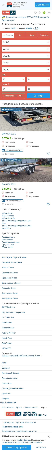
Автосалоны (7, 240)
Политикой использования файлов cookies (22, 442)
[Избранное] (35, 12)
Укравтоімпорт (8, 328)
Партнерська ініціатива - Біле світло (19, 423)
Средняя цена (8, 245)
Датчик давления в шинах (13, 388)
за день (25, 28)
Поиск (39, 96)
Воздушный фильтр (10, 373)
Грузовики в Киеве (10, 273)
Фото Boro (6, 228)
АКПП (4, 363)
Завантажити (42, 5)
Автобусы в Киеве (10, 293)
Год (3, 75)
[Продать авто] (44, 12)
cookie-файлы (23, 440)
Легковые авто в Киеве (12, 262)
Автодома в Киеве (10, 298)
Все (9, 35)
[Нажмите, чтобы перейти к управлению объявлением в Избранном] (48, 153)
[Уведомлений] (40, 12)
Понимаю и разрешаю (16, 447)
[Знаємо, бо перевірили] (26, 416)
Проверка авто (8, 237)
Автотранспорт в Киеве (14, 257)
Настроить (41, 447)
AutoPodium (7, 323)
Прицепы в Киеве (9, 278)
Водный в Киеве (9, 288)
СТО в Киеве (7, 247)
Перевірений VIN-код (12, 109)
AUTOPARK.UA (8, 307)
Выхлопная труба (9, 378)
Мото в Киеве (8, 267)
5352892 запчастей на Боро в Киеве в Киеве (21, 356)
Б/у (20, 35)
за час (9, 28)
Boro (4, 223)
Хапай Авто (7, 338)
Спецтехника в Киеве (11, 283)
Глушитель (6, 383)
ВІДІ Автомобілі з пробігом (13, 312)
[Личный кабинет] (49, 12)
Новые (32, 35)
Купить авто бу (8, 218)
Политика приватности (12, 427)
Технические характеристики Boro (16, 226)
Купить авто (7, 213)
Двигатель (6, 393)
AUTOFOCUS (8, 317)
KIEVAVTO (6, 348)
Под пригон (44, 35)
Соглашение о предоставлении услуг (19, 431)
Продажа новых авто (11, 242)
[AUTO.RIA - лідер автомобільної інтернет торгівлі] (9, 13)
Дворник (5, 399)
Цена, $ (5, 84)
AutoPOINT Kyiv (9, 333)
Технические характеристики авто (16, 221)
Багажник (6, 368)
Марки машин (8, 216)
